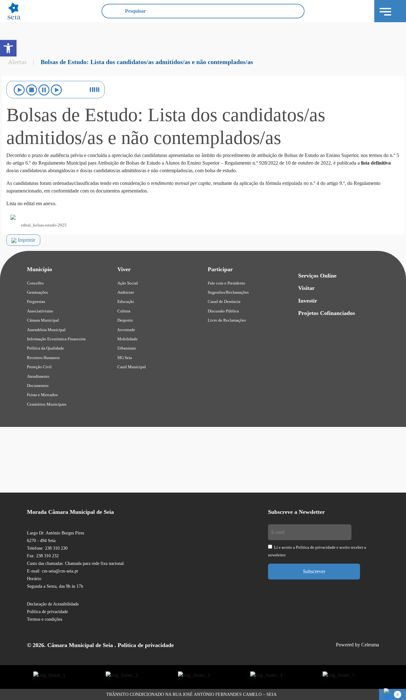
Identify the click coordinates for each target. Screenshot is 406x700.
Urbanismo (126, 348)
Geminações (37, 292)
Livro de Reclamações (227, 320)
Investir (307, 301)
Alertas (17, 61)
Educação (125, 301)
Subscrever (314, 571)
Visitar (306, 288)
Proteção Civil (39, 366)
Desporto (125, 320)
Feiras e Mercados (42, 394)
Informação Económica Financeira (56, 339)
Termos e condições (44, 619)
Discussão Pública (223, 311)
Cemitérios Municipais (46, 404)
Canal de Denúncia (224, 301)
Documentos (38, 385)
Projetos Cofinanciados (326, 313)
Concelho (35, 283)
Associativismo (40, 311)
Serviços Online (317, 275)
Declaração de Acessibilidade (53, 604)
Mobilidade (127, 339)
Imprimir (25, 240)
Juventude (126, 329)
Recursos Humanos (43, 357)
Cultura (123, 311)
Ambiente (125, 292)
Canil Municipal (131, 366)
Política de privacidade (47, 611)
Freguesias (36, 301)
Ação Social (127, 283)
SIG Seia (124, 357)
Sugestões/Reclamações (228, 292)
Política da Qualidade (45, 348)
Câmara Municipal (43, 320)
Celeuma (370, 644)
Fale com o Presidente (226, 283)
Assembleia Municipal (46, 329)
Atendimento (38, 376)
